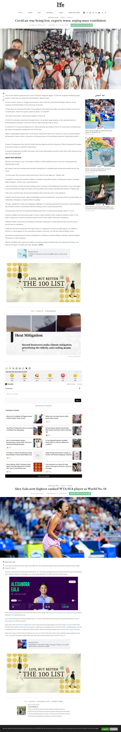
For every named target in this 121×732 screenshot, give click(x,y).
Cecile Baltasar (38, 493)
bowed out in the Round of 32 (57, 613)
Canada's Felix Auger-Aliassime (70, 629)
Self (39, 12)
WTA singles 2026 (43, 701)
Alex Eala (8, 566)
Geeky (61, 12)
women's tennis (57, 701)
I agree (105, 729)
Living (30, 12)
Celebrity (50, 12)
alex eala (32, 701)
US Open (69, 625)
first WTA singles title (24, 625)
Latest (62, 17)
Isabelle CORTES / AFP (38, 25)
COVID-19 (69, 17)
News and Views (74, 12)
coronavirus (50, 311)
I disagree (114, 729)
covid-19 (39, 311)
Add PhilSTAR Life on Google (80, 25)
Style (20, 12)
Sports (69, 486)
